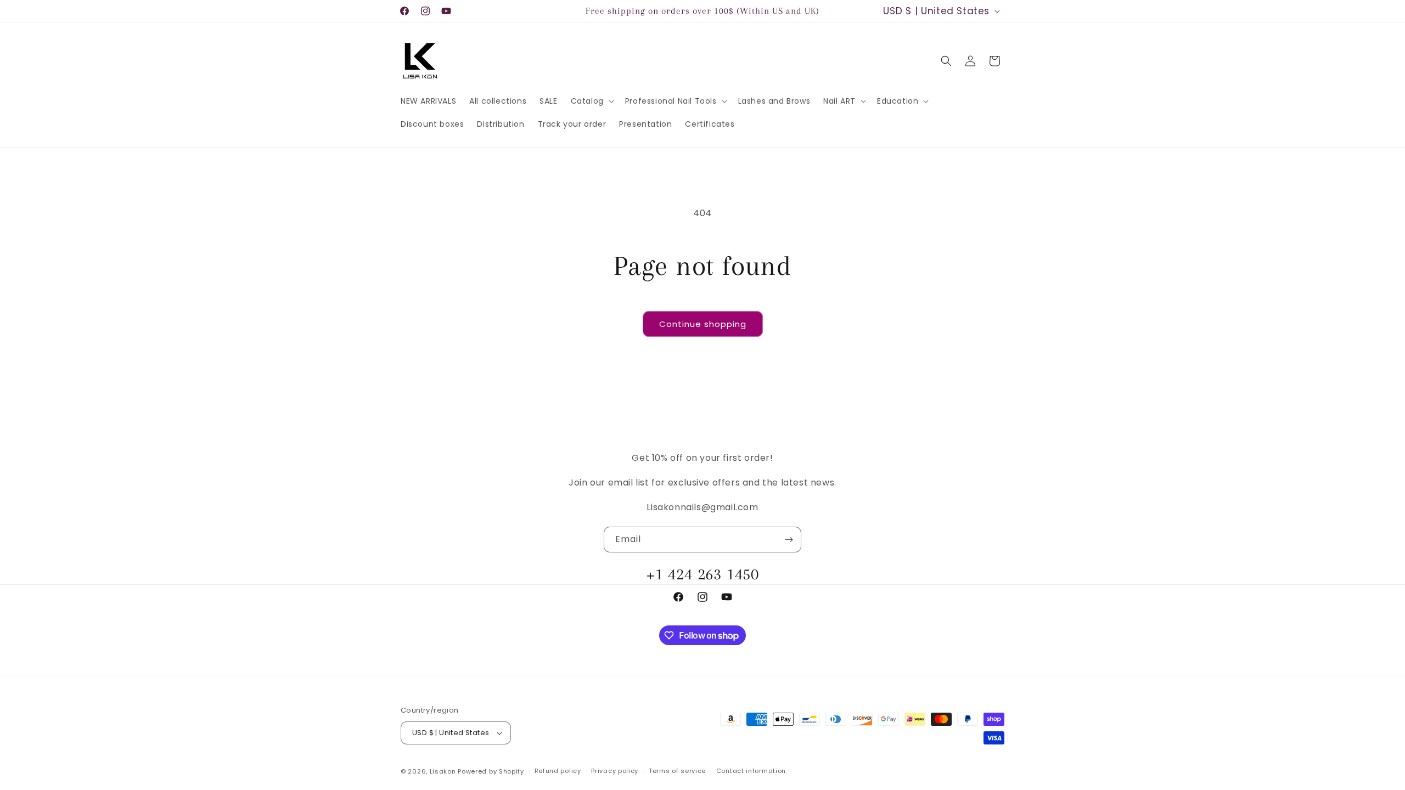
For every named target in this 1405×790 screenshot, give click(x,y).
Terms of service (677, 770)
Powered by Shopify (491, 771)
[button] (591, 100)
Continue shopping (702, 324)
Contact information (751, 770)
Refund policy (558, 770)
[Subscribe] (789, 539)
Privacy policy (614, 770)
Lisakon (443, 771)
